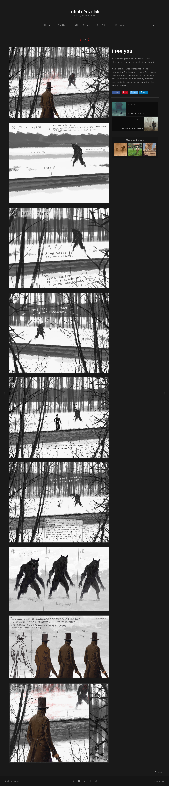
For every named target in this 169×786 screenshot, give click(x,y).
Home (47, 25)
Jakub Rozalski (84, 12)
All (84, 39)
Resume (120, 25)
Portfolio (63, 25)
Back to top (159, 781)
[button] (159, 771)
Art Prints (103, 25)
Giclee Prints (82, 25)
